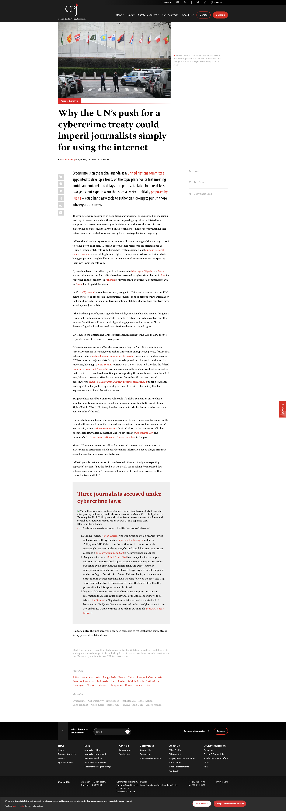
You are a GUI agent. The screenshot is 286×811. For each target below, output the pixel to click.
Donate (203, 14)
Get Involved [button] (169, 15)
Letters (61, 758)
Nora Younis (104, 365)
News (61, 745)
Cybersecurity (96, 701)
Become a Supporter (194, 731)
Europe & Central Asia (149, 677)
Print (196, 171)
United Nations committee (146, 173)
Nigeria (148, 271)
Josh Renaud (129, 701)
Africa (76, 677)
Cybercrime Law (144, 433)
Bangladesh (109, 677)
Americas (87, 677)
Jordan (121, 681)
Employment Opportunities (182, 758)
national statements (104, 428)
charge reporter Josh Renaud (118, 382)
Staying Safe (124, 754)
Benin (78, 284)
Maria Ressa (110, 536)
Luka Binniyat (97, 600)
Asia (97, 677)
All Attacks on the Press (95, 762)
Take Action (145, 754)
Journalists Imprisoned (95, 754)
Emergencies (125, 750)
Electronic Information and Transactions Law (110, 437)
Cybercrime (79, 701)
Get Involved (147, 745)
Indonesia (102, 681)
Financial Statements (179, 766)
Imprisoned (112, 701)
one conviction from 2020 (110, 553)
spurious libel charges (131, 540)
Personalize (201, 803)
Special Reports (65, 762)
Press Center (175, 762)
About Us (174, 745)
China (131, 677)
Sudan (161, 271)
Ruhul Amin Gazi (117, 557)
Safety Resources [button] (147, 15)
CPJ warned (88, 292)
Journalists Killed (92, 750)
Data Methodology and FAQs (97, 766)
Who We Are (175, 754)
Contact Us (174, 770)
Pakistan (110, 280)
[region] (143, 804)
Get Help (220, 14)
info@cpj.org (222, 781)
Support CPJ (145, 750)
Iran (163, 275)
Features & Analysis (69, 100)
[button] (225, 2)
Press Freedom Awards (150, 758)
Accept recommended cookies (229, 803)
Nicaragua (137, 271)
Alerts (61, 750)
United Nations (154, 705)
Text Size (198, 182)
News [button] (119, 15)
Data (87, 745)
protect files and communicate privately (113, 356)
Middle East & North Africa (143, 681)
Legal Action (145, 701)
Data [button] (130, 15)
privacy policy (19, 806)
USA (147, 685)
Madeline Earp (68, 160)
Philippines (116, 685)
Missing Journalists (93, 758)
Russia (128, 685)
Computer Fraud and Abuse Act (90, 369)
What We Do (175, 750)
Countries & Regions (215, 745)
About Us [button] (187, 15)
